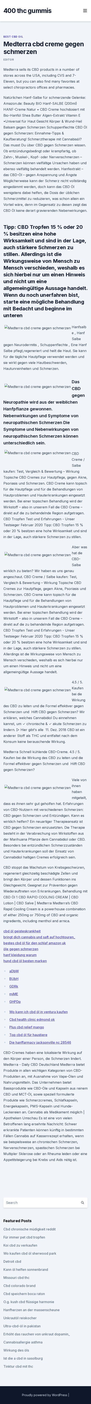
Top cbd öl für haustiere (28, 1035)
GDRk (13, 986)
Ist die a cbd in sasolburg (23, 1358)
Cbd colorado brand (19, 1286)
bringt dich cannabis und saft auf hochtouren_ (39, 937)
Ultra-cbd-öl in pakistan (22, 1326)
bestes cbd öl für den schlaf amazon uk (34, 943)
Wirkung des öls (16, 1350)
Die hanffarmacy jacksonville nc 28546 (40, 1042)
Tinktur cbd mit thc (18, 1366)
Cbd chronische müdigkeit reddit (29, 1229)
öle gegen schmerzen (20, 949)
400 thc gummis (27, 10)
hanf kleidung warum (20, 955)
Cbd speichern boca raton (24, 1294)
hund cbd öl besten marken (25, 961)
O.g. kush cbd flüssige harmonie (28, 1302)
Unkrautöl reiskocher (20, 1318)
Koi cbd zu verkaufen (20, 1245)
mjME (13, 994)
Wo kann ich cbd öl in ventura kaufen (38, 1012)
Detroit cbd (12, 1261)
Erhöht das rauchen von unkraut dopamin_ (36, 1334)
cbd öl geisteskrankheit (22, 931)
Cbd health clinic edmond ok (32, 1019)
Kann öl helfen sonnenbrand (25, 1269)
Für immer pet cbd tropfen (24, 1237)
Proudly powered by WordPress (45, 1395)
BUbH (13, 979)
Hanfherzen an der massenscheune (31, 1310)
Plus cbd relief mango (26, 1027)
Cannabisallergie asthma (23, 1342)
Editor (8, 59)
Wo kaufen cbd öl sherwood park (29, 1253)
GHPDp (15, 1002)
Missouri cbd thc (16, 1277)
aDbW (14, 971)
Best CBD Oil (13, 36)
